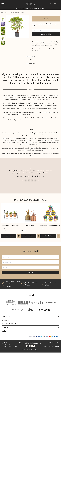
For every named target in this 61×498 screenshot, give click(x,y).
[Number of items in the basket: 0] (56, 3)
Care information (30, 63)
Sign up (30, 272)
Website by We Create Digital (30, 350)
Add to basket (9, 236)
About (30, 59)
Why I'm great (30, 56)
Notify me (44, 34)
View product (28, 236)
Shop (6, 12)
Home (2, 12)
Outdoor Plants (14, 12)
